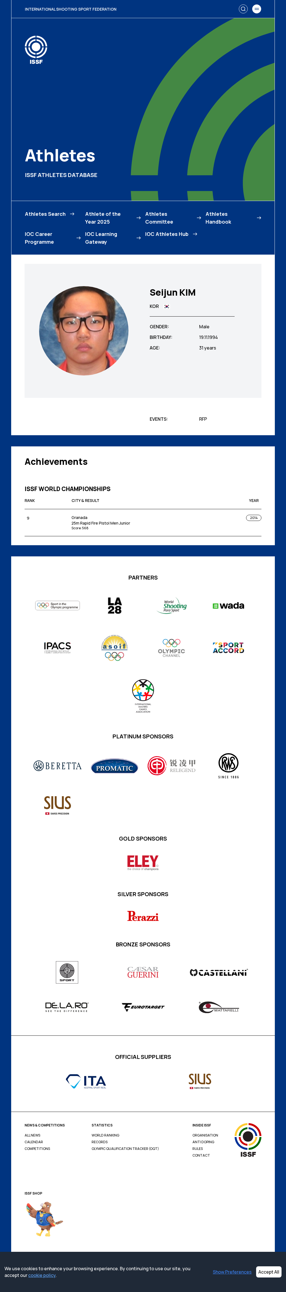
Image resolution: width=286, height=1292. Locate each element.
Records (100, 1142)
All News (32, 1135)
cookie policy (42, 1275)
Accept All (268, 1272)
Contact (201, 1155)
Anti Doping (203, 1142)
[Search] (243, 8)
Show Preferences (232, 1272)
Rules (197, 1149)
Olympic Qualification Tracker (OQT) (125, 1149)
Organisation (205, 1135)
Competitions (37, 1149)
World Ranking (105, 1135)
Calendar (34, 1142)
